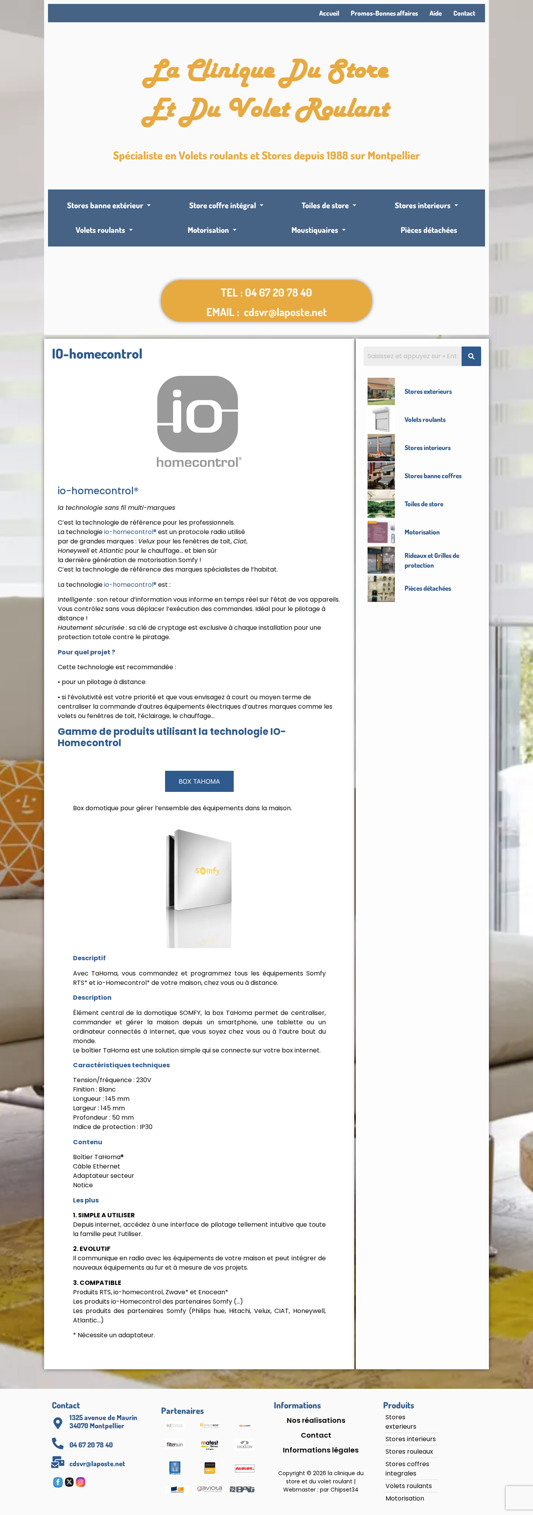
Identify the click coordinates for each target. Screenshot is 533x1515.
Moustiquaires (314, 230)
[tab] (199, 781)
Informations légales (321, 1450)
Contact (464, 13)
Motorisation (208, 230)
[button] (109, 205)
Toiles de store (325, 205)
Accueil (329, 13)
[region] (101, 1449)
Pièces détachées (429, 230)
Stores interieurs (423, 205)
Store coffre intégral (222, 205)
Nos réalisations (316, 1420)
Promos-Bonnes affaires (384, 13)
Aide (436, 13)
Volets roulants (100, 230)
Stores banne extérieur (105, 205)
